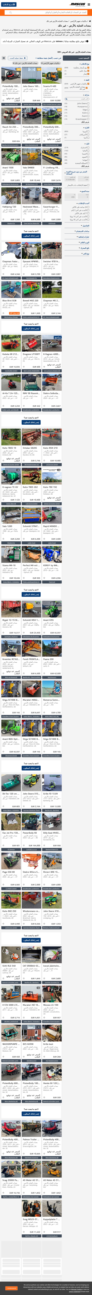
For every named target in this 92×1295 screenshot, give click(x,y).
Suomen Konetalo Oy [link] (52, 982)
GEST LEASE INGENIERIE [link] (31, 371)
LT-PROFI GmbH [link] (11, 889)
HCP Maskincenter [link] (52, 1061)
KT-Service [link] (11, 849)
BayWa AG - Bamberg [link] (52, 810)
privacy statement (74, 1291)
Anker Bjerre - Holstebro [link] (52, 184)
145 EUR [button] (16, 713)
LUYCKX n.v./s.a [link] (31, 849)
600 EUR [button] (36, 367)
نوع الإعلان (85, 64)
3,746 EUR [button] (35, 461)
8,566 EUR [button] (35, 924)
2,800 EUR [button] (56, 979)
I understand (11, 1288)
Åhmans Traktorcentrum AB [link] (52, 928)
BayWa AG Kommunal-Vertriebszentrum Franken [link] (18, 145)
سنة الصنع (85, 191)
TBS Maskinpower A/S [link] (31, 464)
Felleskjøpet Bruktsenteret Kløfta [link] (13, 184)
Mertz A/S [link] (31, 1275)
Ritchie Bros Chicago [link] (11, 317)
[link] (52, 75)
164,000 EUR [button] (34, 846)
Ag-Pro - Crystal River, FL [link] (11, 1197)
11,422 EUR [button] (35, 1232)
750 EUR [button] (16, 1271)
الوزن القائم (84, 242)
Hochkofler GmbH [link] (11, 371)
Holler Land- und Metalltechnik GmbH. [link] (15, 410)
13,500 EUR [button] (55, 807)
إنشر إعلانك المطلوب (31, 236)
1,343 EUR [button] (56, 924)
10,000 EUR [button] (55, 101)
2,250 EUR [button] (15, 539)
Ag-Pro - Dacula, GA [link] (31, 1236)
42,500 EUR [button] (55, 674)
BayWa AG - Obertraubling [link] (31, 677)
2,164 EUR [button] (35, 807)
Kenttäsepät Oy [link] (31, 278)
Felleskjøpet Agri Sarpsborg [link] (52, 1197)
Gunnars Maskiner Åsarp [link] (31, 810)
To (74, 194)
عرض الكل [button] (85, 122)
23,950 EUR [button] (35, 633)
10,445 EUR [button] (35, 180)
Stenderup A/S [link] (31, 1061)
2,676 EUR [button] (56, 180)
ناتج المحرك (85, 248)
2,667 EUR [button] (56, 406)
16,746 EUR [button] (15, 1193)
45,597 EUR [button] (55, 633)
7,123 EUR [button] (15, 500)
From (87, 194)
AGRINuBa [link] (51, 223)
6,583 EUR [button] (15, 885)
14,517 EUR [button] (15, 633)
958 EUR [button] (57, 846)
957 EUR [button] (57, 1018)
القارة (87, 128)
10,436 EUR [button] (15, 578)
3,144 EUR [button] (56, 313)
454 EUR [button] (16, 141)
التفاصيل (86, 226)
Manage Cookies (76, 1289)
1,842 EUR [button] (56, 1193)
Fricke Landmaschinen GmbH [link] (32, 317)
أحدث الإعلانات (83, 203)
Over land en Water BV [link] (31, 223)
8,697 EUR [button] (35, 713)
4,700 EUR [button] (56, 713)
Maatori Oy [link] (11, 223)
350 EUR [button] (57, 1098)
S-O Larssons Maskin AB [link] (52, 371)
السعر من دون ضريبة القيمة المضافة (76, 173)
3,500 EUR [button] (56, 539)
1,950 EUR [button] (35, 313)
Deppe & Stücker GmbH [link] (11, 464)
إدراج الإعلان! (7, 4)
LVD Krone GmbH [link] (52, 464)
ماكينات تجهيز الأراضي (78, 21)
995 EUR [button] (36, 578)
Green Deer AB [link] (11, 504)
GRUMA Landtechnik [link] (11, 1021)
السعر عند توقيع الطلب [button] (13, 99)
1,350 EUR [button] (15, 220)
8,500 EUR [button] (35, 220)
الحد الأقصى (72, 177)
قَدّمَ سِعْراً (16, 313)
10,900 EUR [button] (55, 461)
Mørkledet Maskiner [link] (31, 1158)
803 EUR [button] (16, 807)
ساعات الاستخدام (82, 231)
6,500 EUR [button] (35, 674)
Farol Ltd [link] (52, 582)
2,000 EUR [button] (56, 220)
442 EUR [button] (36, 406)
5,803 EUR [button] (15, 180)
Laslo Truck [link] (52, 543)
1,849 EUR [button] (35, 979)
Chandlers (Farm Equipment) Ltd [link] (13, 716)
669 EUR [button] (36, 101)
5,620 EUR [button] (56, 1271)
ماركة (87, 95)
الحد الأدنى (86, 177)
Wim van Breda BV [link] (11, 677)
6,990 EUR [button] (15, 924)
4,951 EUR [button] (35, 1018)
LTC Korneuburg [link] (52, 1236)
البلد (87, 144)
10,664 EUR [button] (35, 1154)
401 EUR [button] (16, 846)
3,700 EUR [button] (35, 274)
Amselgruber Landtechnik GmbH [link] (54, 410)
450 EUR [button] (16, 1057)
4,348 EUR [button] (15, 274)
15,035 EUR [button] (15, 367)
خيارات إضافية (83, 237)
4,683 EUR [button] (15, 1232)
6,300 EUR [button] (35, 539)
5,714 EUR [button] (15, 1018)
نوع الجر (86, 254)
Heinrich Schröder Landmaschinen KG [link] (14, 982)
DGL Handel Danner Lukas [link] (52, 104)
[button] (77, 58)
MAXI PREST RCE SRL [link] (52, 716)
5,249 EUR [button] (15, 406)
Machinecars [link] (52, 677)
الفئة (87, 80)
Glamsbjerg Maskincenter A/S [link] (53, 278)
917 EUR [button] (57, 1232)
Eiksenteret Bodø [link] (11, 756)
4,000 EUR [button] (56, 885)
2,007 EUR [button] (56, 274)
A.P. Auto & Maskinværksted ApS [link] (13, 278)
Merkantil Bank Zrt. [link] (52, 849)
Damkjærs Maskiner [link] (11, 637)
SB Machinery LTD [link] (32, 184)
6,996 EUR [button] (56, 578)
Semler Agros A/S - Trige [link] (31, 104)
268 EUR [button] (57, 1057)
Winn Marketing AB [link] (11, 104)
